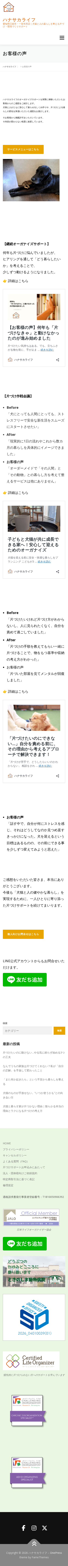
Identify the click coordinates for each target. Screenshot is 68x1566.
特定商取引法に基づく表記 (19, 1179)
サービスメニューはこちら (23, 149)
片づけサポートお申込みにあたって (24, 1167)
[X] (44, 1528)
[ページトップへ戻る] (34, 1544)
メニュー (62, 37)
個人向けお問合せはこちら (23, 934)
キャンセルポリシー (15, 1155)
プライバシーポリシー (16, 1149)
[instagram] (34, 1528)
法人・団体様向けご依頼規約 (20, 1173)
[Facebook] (23, 1528)
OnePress (56, 1553)
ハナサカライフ (19, 19)
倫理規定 (8, 1185)
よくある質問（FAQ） (16, 1161)
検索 (5, 1023)
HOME (7, 1143)
